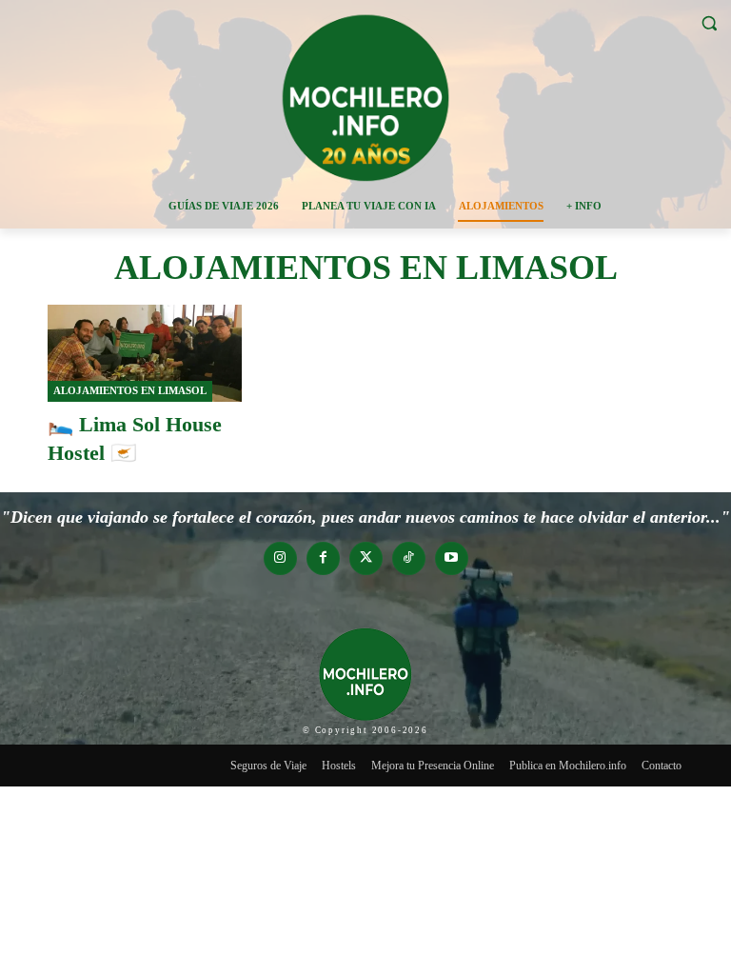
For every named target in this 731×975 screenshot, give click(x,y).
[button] (708, 23)
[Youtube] (451, 558)
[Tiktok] (408, 558)
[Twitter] (366, 558)
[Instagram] (280, 558)
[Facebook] (323, 558)
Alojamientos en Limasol (130, 390)
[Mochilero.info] (365, 97)
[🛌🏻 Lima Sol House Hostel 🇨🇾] (145, 353)
